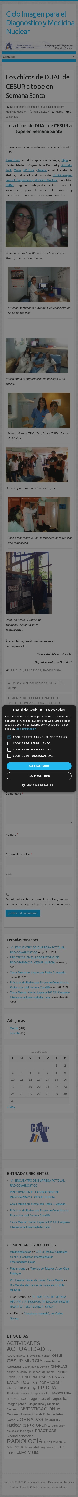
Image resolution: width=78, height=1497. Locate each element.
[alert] (39, 748)
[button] (39, 785)
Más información (26, 729)
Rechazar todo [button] (39, 776)
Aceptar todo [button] (39, 766)
